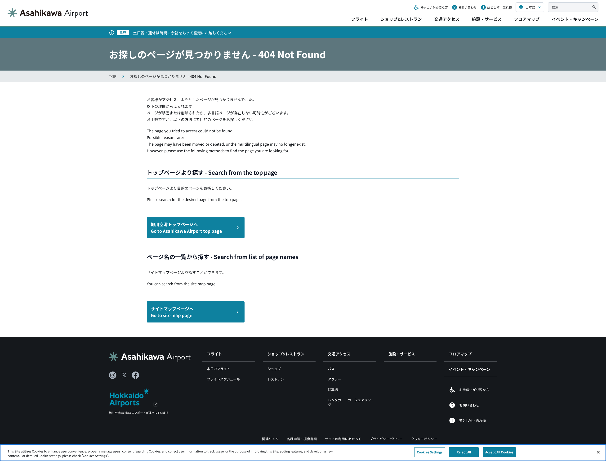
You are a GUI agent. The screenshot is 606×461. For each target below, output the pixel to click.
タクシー (334, 379)
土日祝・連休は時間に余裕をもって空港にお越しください (182, 33)
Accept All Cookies (499, 452)
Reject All (464, 452)
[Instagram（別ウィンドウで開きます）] (112, 375)
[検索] (594, 7)
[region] (303, 452)
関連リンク (270, 438)
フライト (359, 19)
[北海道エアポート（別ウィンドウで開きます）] (133, 397)
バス (331, 368)
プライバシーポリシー (386, 438)
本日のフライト (218, 368)
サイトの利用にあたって (343, 438)
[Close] (598, 452)
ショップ (274, 368)
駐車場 (333, 389)
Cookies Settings (429, 452)
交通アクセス (446, 19)
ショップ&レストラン (401, 19)
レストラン (275, 379)
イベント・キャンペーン (575, 19)
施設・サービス (487, 19)
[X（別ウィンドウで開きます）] (124, 375)
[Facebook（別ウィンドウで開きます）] (135, 375)
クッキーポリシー (424, 438)
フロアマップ (526, 19)
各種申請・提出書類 (302, 438)
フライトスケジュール (223, 379)
